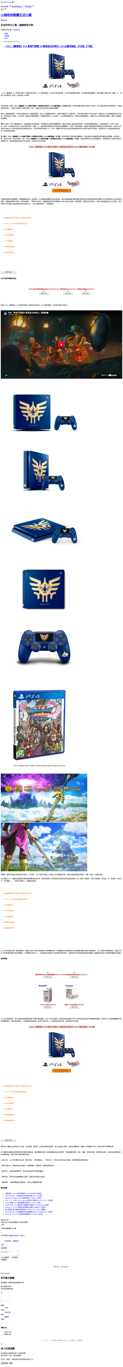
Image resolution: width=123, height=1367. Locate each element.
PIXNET (47, 1340)
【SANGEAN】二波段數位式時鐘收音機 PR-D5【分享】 (24, 1196)
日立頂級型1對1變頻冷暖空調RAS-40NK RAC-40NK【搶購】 (25, 1209)
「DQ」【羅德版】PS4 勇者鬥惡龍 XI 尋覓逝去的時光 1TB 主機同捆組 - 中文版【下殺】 (49, 46)
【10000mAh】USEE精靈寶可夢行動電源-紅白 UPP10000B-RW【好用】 (29, 1212)
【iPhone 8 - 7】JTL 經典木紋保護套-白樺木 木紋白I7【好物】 (25, 1207)
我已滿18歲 (5, 1363)
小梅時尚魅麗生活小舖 (16, 15)
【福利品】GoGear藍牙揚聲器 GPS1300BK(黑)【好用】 (23, 1193)
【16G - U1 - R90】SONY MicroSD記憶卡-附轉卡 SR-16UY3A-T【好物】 (29, 1200)
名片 (6, 38)
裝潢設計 (16, 1241)
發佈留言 (4, 1259)
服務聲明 (79, 1340)
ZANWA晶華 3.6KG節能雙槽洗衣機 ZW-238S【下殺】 (23, 1202)
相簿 (6, 33)
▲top (2, 1244)
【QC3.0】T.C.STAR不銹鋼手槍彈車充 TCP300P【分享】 (24, 1214)
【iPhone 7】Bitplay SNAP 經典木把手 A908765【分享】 (23, 1198)
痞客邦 (11, 1235)
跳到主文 (4, 20)
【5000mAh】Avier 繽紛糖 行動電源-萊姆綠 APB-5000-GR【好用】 (27, 1205)
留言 (15, 1235)
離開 (11, 1363)
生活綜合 (16, 30)
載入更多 (4, 1248)
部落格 (7, 36)
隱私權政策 (72, 1340)
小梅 (2, 1224)
